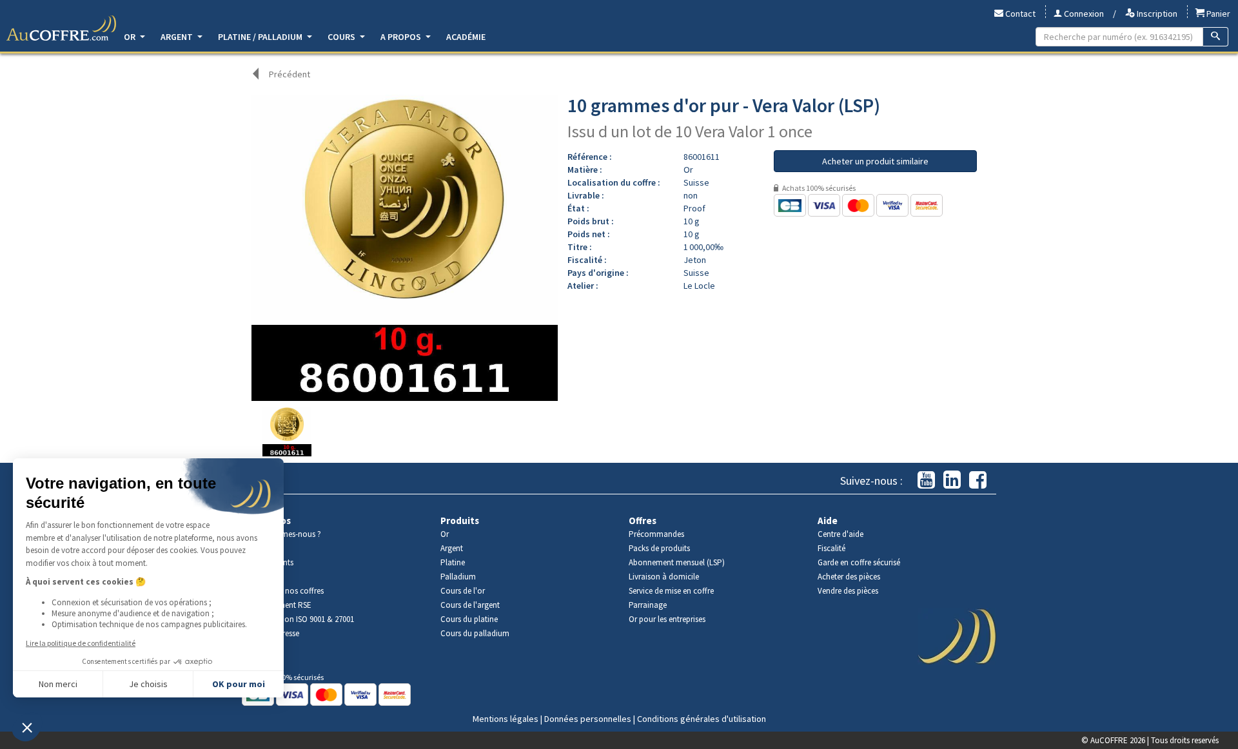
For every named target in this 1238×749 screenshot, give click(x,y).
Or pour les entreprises (667, 619)
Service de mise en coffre (671, 590)
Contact (1019, 13)
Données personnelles (587, 719)
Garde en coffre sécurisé (859, 562)
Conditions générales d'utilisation (701, 719)
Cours (342, 37)
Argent (178, 37)
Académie (466, 37)
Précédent (289, 74)
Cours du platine (469, 619)
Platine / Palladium (261, 37)
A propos (401, 37)
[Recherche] (1215, 36)
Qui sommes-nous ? (286, 534)
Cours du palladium (474, 633)
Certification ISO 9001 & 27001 (302, 619)
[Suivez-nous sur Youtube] (926, 480)
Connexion (1083, 13)
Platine (452, 562)
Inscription (1156, 13)
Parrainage (648, 604)
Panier (1217, 13)
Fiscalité (831, 548)
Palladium (458, 576)
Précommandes (656, 534)
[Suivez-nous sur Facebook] (978, 480)
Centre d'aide (840, 534)
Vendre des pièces (848, 590)
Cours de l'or (462, 590)
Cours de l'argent (470, 604)
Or (130, 37)
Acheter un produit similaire (875, 161)
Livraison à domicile (664, 576)
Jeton (694, 260)
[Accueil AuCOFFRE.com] (61, 28)
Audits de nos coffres (287, 590)
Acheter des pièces (849, 576)
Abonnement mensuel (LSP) (677, 562)
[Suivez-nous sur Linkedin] (952, 480)
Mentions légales (505, 719)
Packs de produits (659, 548)
